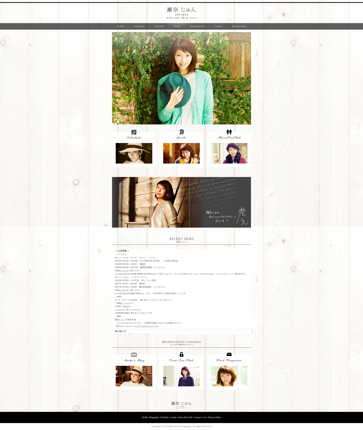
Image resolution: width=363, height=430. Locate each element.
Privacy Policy (214, 417)
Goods (173, 417)
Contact (197, 417)
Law (204, 417)
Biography (154, 417)
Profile (145, 417)
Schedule (165, 417)
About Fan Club (185, 417)
